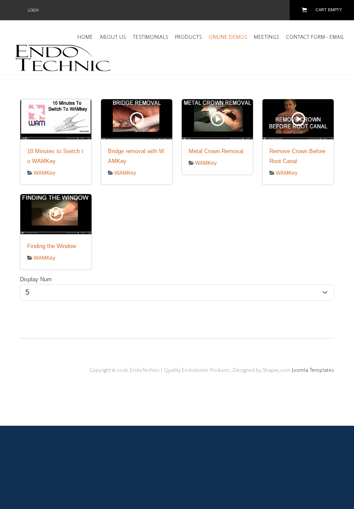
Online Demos (228, 37)
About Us (113, 37)
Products (188, 37)
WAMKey (44, 173)
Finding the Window (51, 246)
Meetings (266, 37)
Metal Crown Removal (216, 151)
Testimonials (150, 37)
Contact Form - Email (315, 37)
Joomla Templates (313, 370)
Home (85, 37)
